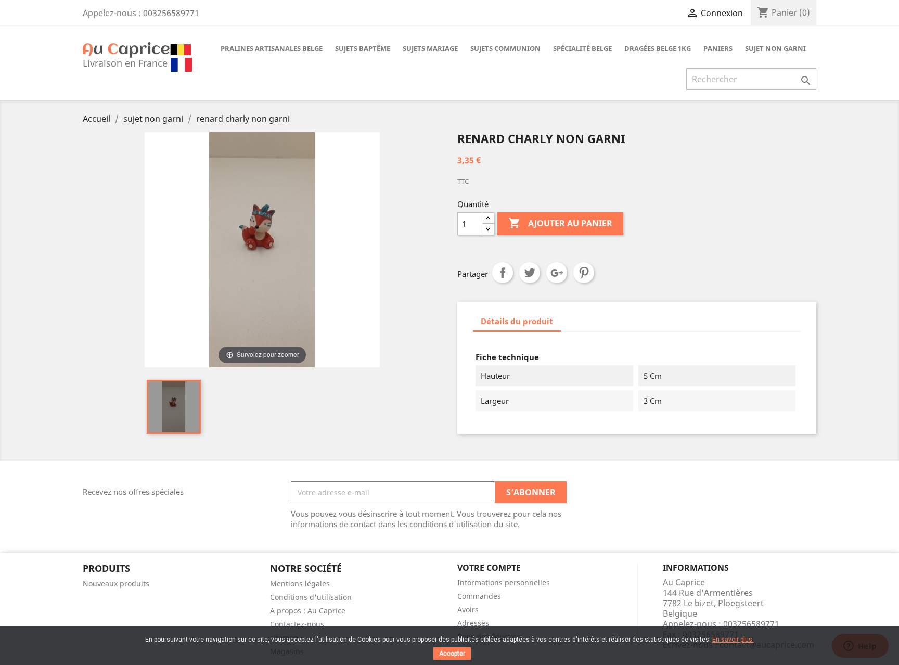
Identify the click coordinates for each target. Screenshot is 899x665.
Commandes (479, 596)
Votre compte (489, 567)
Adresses (473, 623)
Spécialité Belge (582, 48)
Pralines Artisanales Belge (272, 48)
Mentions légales (300, 584)
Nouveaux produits (116, 584)
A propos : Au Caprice (307, 611)
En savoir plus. (733, 639)
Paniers (718, 48)
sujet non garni (775, 48)
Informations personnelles (503, 582)
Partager (502, 272)
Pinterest (583, 272)
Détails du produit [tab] (517, 321)
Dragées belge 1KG (657, 48)
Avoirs (468, 610)
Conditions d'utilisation (311, 597)
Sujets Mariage (430, 48)
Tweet (529, 272)
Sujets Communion (505, 48)
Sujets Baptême (362, 48)
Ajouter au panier (560, 223)
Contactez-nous (297, 624)
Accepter (452, 653)
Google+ (556, 272)
